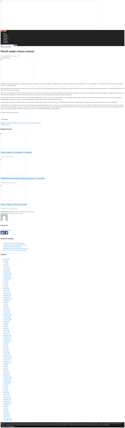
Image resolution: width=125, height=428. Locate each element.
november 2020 (7, 378)
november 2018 (7, 420)
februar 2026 (6, 269)
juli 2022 (5, 344)
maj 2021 (5, 368)
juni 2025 (5, 283)
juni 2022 (5, 345)
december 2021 (7, 356)
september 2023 (7, 319)
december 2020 (7, 376)
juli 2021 (5, 364)
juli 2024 (5, 302)
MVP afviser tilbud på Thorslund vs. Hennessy (15, 250)
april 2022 (6, 349)
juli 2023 (5, 323)
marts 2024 (6, 309)
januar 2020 (6, 396)
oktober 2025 (6, 276)
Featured (3, 47)
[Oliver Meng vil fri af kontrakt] (13, 199)
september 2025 (7, 278)
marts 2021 (6, 371)
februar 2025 (6, 290)
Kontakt (5, 42)
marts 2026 (6, 267)
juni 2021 (5, 366)
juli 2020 (5, 385)
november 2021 (7, 357)
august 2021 (6, 363)
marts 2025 (6, 288)
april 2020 (6, 390)
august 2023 (6, 321)
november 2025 (7, 274)
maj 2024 (5, 305)
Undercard (6, 38)
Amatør (5, 36)
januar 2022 (6, 354)
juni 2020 (5, 387)
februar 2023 (6, 331)
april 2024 (6, 307)
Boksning (14, 123)
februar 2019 (6, 415)
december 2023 (7, 314)
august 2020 (6, 383)
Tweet (4, 57)
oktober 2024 (6, 297)
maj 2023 (5, 326)
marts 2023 (6, 330)
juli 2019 (5, 406)
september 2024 (7, 298)
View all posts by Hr (6, 230)
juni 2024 (5, 304)
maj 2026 (5, 264)
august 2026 (6, 259)
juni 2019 (5, 408)
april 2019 (6, 411)
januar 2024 (6, 312)
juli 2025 (5, 281)
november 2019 (7, 399)
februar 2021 (6, 373)
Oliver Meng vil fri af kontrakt (14, 204)
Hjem (4, 33)
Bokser (10, 123)
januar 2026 (6, 271)
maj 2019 (5, 409)
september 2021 (7, 361)
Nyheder (5, 35)
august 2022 (6, 342)
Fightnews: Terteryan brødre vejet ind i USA (14, 244)
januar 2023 (6, 333)
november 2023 (7, 316)
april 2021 (6, 370)
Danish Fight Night (21, 123)
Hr (19, 56)
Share (2, 57)
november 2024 (7, 295)
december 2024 (7, 293)
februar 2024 (6, 311)
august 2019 (6, 404)
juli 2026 (5, 260)
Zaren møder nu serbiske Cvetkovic (16, 152)
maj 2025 (5, 285)
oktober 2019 (6, 401)
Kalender (5, 41)
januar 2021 (6, 375)
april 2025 (6, 286)
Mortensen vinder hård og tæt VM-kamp (13, 243)
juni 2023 (5, 324)
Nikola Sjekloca (37, 123)
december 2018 (7, 418)
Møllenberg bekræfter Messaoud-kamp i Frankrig (23, 178)
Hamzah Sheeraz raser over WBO (11, 246)
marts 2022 (6, 350)
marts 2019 (6, 413)
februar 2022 (6, 352)
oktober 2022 (6, 338)
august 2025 (6, 279)
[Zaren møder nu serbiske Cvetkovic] (13, 147)
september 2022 (7, 340)
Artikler (5, 39)
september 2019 (7, 402)
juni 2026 (5, 262)
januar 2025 (6, 292)
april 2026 (6, 266)
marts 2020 (6, 392)
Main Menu (3, 30)
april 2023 (6, 328)
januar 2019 (6, 416)
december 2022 (7, 335)
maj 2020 (5, 389)
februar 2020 (6, 394)
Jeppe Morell (29, 123)
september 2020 (7, 382)
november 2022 (7, 337)
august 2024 (6, 300)
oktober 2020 (6, 380)
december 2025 (7, 272)
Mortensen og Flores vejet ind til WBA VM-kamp (15, 248)
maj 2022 (5, 347)
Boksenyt (6, 123)
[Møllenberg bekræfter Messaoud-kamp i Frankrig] (13, 173)
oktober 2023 (6, 318)
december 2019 (7, 397)
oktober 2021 (6, 359)
